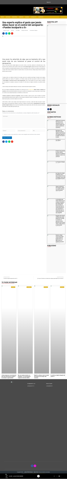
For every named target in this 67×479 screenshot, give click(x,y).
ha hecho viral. (31, 89)
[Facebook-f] (32, 466)
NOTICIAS (8, 17)
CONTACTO (40, 17)
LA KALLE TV (33, 17)
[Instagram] (51, 109)
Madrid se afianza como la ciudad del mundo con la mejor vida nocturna (41, 376)
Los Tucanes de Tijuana (60, 162)
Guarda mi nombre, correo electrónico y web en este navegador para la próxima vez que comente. (22, 134)
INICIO (2, 17)
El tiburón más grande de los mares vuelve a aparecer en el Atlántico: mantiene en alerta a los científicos (60, 153)
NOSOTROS (14, 17)
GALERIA (27, 17)
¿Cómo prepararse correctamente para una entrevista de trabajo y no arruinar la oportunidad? (9, 376)
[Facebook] (48, 109)
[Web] (38, 130)
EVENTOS (21, 17)
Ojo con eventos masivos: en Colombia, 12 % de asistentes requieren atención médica (24, 376)
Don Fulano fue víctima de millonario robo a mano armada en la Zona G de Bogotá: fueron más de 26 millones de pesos (60, 176)
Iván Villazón (58, 140)
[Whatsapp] (57, 3)
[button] (3, 33)
